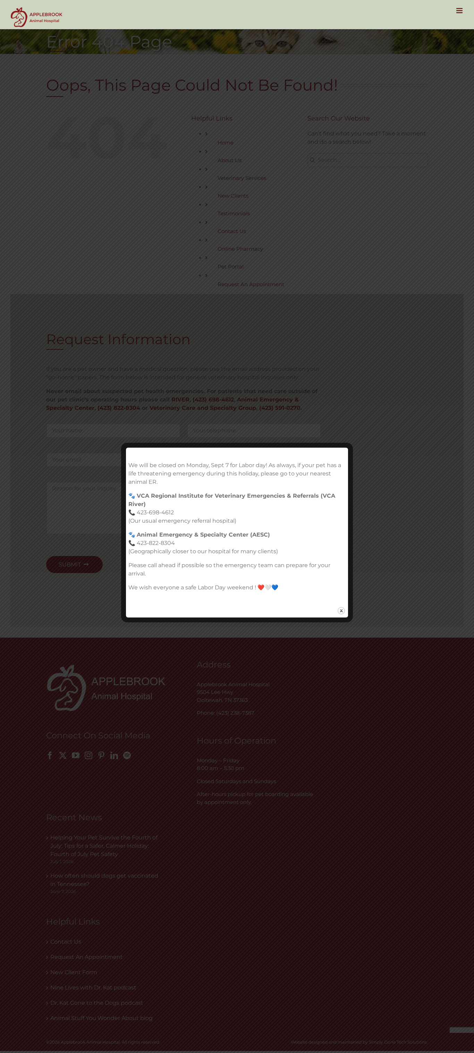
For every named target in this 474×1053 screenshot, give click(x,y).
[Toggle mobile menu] (460, 10)
